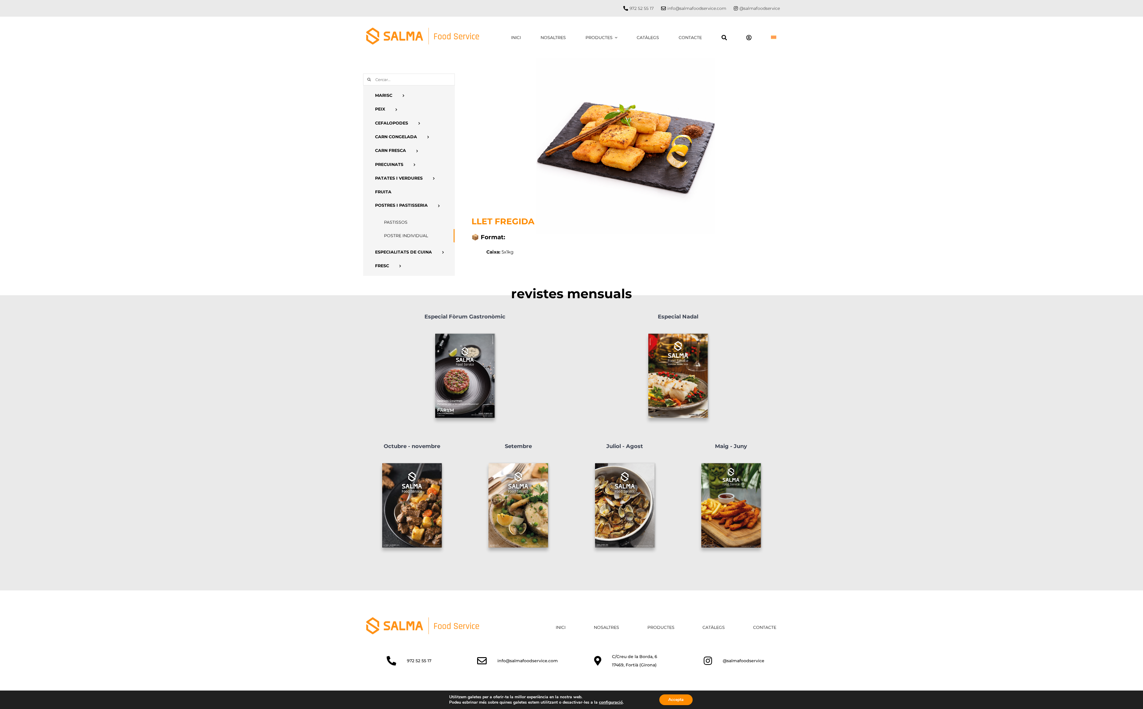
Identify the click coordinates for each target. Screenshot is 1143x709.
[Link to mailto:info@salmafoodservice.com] (482, 661)
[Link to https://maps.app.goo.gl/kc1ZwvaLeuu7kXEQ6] (597, 661)
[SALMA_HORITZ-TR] (422, 618)
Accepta (676, 699)
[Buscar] (724, 37)
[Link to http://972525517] (391, 661)
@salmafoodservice (759, 8)
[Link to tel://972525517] (625, 8)
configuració (611, 702)
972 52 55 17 (642, 8)
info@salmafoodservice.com (696, 8)
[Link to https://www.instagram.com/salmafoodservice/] (736, 8)
